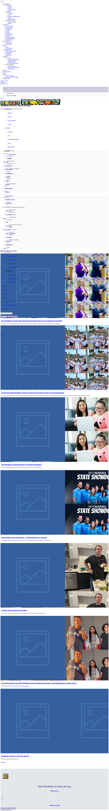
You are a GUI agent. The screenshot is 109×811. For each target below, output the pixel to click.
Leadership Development (14, 16)
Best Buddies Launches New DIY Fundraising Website (21, 465)
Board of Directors (12, 60)
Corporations (9, 52)
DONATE (3, 334)
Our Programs (6, 4)
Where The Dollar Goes (13, 67)
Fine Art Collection (10, 75)
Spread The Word (10, 37)
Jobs (9, 15)
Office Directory (11, 62)
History (10, 11)
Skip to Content (4, 81)
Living (9, 17)
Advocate (8, 35)
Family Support (11, 19)
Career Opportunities (13, 63)
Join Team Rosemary (10, 38)
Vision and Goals (12, 9)
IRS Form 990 (11, 69)
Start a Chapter (9, 27)
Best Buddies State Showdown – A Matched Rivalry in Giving (24, 537)
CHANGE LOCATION (54, 805)
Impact (9, 8)
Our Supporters (7, 49)
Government (8, 55)
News (7, 46)
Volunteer (8, 30)
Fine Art (5, 74)
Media (4, 45)
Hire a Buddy (9, 28)
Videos (9, 23)
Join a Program (9, 26)
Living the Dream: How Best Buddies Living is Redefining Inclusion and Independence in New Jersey (38, 683)
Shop (4, 73)
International (9, 44)
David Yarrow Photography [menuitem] (11, 95)
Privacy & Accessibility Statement (8, 807)
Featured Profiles (12, 22)
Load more (3, 762)
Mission (10, 6)
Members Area (6, 78)
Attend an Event (9, 34)
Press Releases (9, 48)
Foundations (8, 53)
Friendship (10, 13)
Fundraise (8, 33)
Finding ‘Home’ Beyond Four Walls (14, 610)
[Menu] (1, 85)
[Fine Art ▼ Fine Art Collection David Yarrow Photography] (54, 85)
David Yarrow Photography (12, 77)
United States (9, 42)
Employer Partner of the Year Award (15, 756)
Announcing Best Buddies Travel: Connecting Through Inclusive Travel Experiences (32, 393)
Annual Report (11, 66)
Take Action (6, 24)
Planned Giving (9, 40)
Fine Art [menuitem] (5, 90)
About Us (5, 56)
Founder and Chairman (13, 59)
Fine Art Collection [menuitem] (9, 93)
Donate (7, 31)
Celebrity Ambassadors (11, 51)
